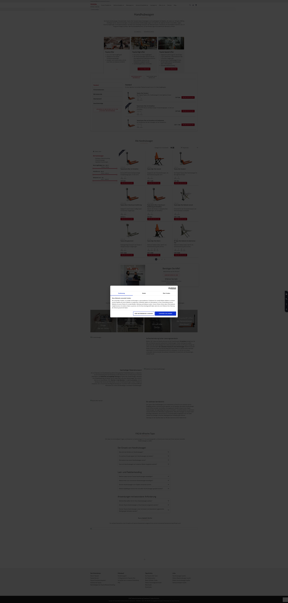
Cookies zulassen (165, 313)
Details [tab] (144, 293)
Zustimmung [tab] (121, 293)
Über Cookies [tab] (166, 293)
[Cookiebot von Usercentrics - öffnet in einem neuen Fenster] (169, 288)
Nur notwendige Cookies (144, 313)
